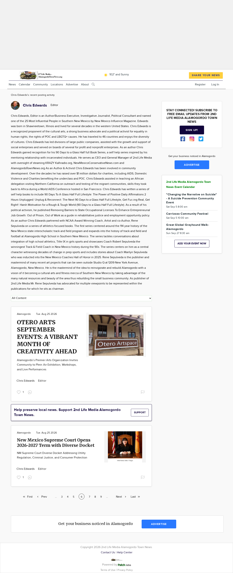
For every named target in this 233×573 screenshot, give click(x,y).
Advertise (72, 84)
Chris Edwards (26, 381)
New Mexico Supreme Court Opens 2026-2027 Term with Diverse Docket (55, 442)
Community (40, 84)
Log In (215, 84)
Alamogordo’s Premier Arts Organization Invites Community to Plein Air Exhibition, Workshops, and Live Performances (47, 365)
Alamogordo (24, 314)
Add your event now (191, 243)
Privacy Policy (125, 570)
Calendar (24, 84)
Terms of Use (108, 570)
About (85, 84)
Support (140, 412)
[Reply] (30, 391)
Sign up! (192, 130)
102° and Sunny (119, 74)
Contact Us (108, 552)
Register (200, 84)
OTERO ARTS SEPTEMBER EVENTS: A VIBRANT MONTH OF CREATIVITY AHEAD (47, 337)
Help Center (124, 552)
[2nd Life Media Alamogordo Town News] (40, 74)
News (12, 84)
